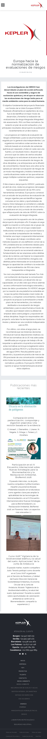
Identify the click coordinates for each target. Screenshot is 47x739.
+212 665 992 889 (29, 650)
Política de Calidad (36, 732)
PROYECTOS (23, 671)
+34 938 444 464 (29, 641)
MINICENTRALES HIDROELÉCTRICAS (24, 710)
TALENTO (23, 674)
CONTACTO (23, 678)
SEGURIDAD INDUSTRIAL (23, 724)
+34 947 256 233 (27, 636)
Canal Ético (38, 736)
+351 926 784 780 (27, 647)
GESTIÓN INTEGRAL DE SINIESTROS (24, 691)
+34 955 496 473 (27, 639)
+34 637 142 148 (29, 644)
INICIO (23, 660)
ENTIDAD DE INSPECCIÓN (24, 695)
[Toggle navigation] (3, 5)
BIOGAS (24, 714)
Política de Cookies (24, 732)
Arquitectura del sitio (27, 736)
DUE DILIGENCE (24, 699)
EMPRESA (22, 664)
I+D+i (22, 667)
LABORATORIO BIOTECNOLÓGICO (22, 720)
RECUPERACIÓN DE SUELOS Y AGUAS (24, 688)
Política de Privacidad (11, 732)
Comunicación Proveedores (13, 736)
